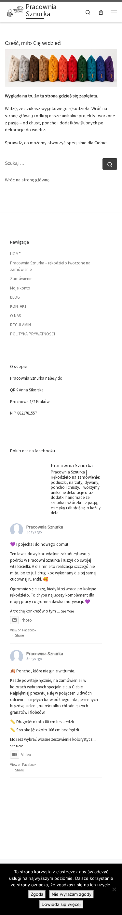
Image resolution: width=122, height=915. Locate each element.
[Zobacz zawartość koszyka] (100, 12)
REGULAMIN (20, 325)
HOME (15, 254)
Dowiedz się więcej (61, 904)
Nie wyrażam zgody (71, 894)
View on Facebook (23, 630)
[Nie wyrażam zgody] (114, 889)
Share (19, 635)
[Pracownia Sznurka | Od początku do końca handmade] (14, 11)
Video (26, 754)
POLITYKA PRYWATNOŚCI (32, 334)
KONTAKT (18, 306)
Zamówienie (21, 278)
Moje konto (20, 288)
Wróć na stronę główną (27, 180)
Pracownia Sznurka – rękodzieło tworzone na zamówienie (50, 266)
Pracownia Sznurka (44, 527)
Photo (26, 620)
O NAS (15, 315)
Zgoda (37, 894)
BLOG (15, 297)
